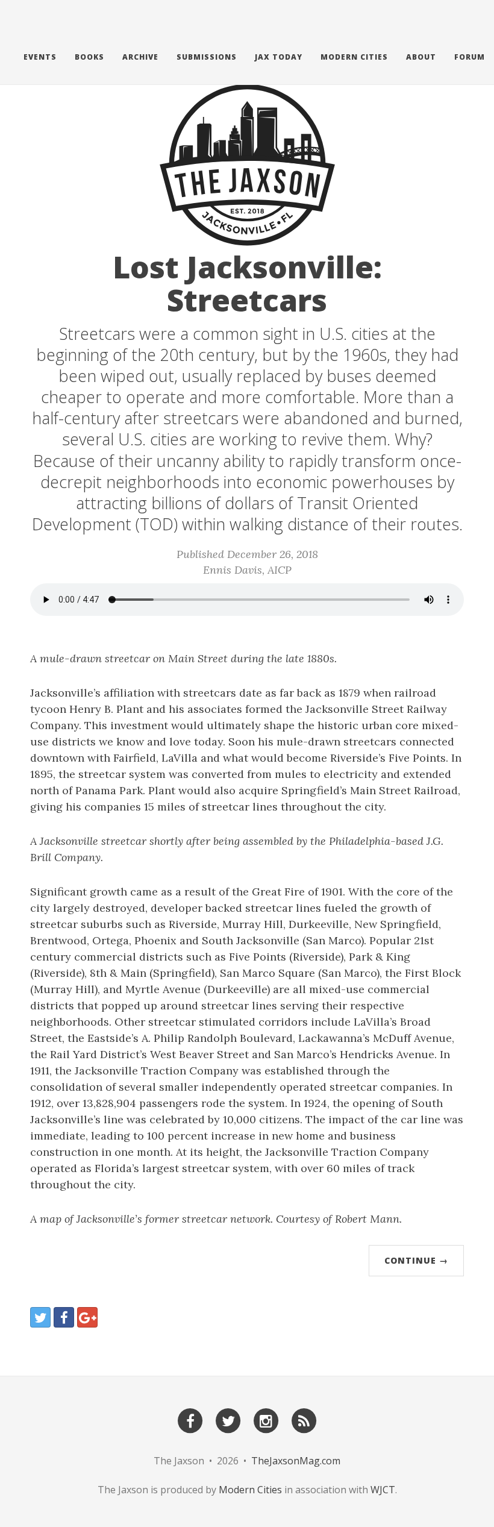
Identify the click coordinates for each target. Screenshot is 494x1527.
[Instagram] (266, 1420)
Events (40, 57)
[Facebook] (190, 1420)
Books (89, 57)
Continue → (416, 1260)
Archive (140, 57)
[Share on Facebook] (64, 1317)
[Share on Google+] (87, 1317)
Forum (469, 57)
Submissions (207, 57)
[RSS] (304, 1420)
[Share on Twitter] (40, 1317)
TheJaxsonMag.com (295, 1460)
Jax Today (278, 57)
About (421, 57)
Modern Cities (354, 57)
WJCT (382, 1489)
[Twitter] (228, 1420)
